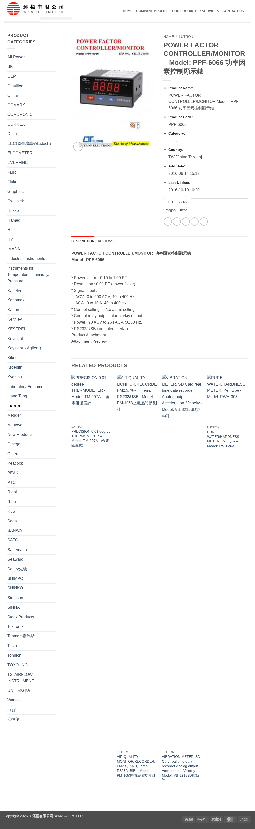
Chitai (12, 95)
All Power (16, 57)
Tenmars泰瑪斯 (21, 636)
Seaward (15, 559)
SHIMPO (15, 578)
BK (10, 66)
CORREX (16, 124)
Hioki (12, 230)
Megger (14, 415)
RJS (11, 511)
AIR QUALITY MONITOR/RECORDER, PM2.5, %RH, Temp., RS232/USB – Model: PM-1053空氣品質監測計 (136, 766)
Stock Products (20, 617)
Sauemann (17, 550)
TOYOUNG (17, 665)
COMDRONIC (20, 114)
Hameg (13, 220)
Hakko (13, 210)
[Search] (249, 11)
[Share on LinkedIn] (204, 221)
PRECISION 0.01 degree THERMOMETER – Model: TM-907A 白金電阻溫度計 (91, 438)
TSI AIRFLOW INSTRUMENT (20, 677)
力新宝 (13, 710)
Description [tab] (82, 241)
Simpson (15, 598)
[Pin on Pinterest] (195, 221)
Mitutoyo (14, 425)
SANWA (14, 530)
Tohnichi (14, 655)
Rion (11, 502)
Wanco (13, 700)
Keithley (14, 319)
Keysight (15, 339)
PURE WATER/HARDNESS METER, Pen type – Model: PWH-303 (223, 439)
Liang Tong (17, 396)
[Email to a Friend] (186, 221)
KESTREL (16, 329)
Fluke (12, 182)
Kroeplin (14, 367)
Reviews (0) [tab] (108, 241)
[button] (78, 146)
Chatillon (15, 86)
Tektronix (15, 626)
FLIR (11, 172)
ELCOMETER (20, 153)
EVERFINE (17, 162)
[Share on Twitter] (177, 221)
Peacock (15, 463)
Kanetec (14, 291)
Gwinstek (15, 201)
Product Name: (180, 88)
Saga (12, 521)
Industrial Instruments (26, 258)
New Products (19, 434)
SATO (12, 540)
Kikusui (14, 358)
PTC (11, 482)
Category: (176, 133)
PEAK (12, 473)
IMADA (13, 249)
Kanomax (15, 300)
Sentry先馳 (17, 569)
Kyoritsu (14, 377)
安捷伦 (13, 719)
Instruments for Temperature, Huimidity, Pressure (28, 274)
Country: (175, 150)
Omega (13, 444)
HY (10, 239)
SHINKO (15, 588)
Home (128, 11)
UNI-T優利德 (18, 690)
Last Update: (179, 183)
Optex (12, 454)
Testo (12, 646)
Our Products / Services (195, 11)
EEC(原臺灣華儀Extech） (30, 143)
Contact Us (233, 11)
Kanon (13, 310)
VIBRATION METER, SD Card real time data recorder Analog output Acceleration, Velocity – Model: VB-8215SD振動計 (181, 768)
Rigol (12, 492)
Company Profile (152, 11)
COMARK (16, 105)
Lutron (13, 406)
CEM (11, 76)
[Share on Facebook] (168, 221)
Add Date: (176, 166)
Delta (12, 134)
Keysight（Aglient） (25, 348)
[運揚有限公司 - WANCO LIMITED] (45, 11)
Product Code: (180, 117)
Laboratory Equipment (27, 387)
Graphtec (15, 191)
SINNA (13, 607)
